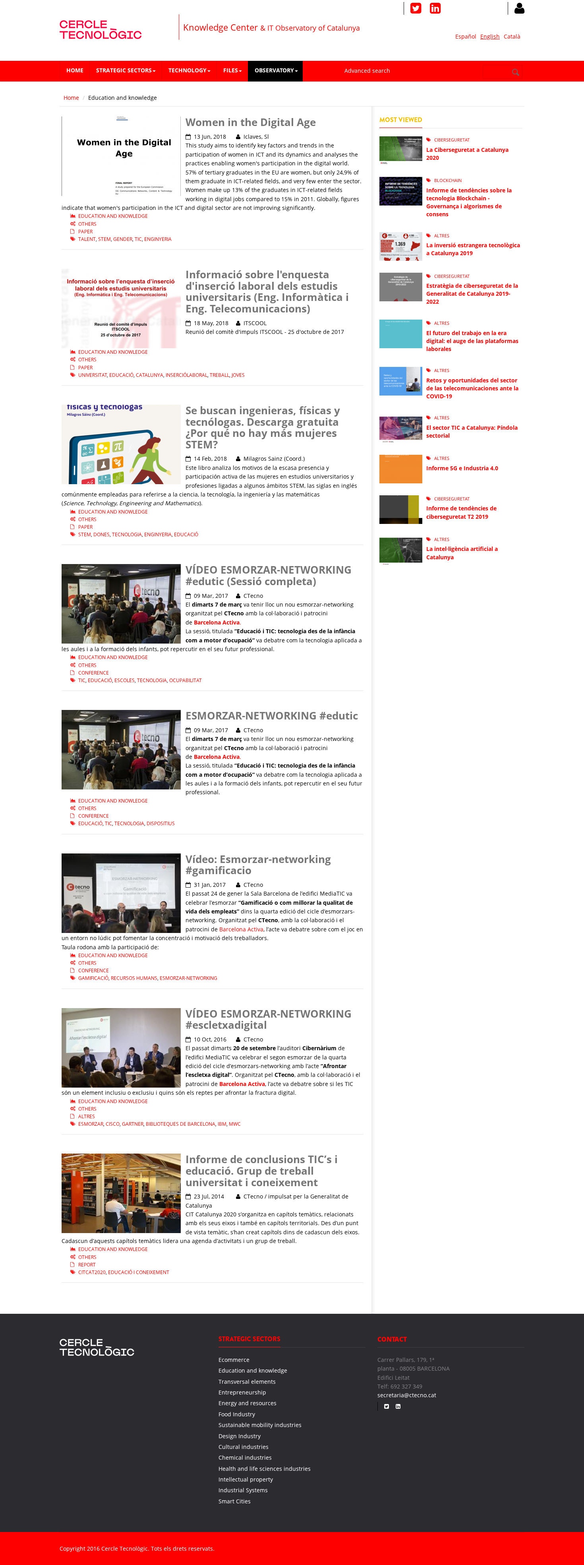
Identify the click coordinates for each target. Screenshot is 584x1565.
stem (104, 239)
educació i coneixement (138, 1272)
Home (74, 70)
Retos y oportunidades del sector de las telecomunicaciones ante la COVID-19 (472, 388)
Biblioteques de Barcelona (180, 1124)
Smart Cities (235, 1501)
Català (512, 36)
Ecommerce (234, 1359)
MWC (235, 1124)
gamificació (93, 978)
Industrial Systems (243, 1490)
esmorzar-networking (188, 978)
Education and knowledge (113, 216)
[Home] (101, 28)
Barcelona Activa (241, 929)
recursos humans (134, 978)
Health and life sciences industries (265, 1468)
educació (121, 375)
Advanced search (367, 70)
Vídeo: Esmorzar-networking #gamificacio (258, 865)
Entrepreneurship (242, 1392)
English (490, 36)
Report (87, 1264)
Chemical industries (245, 1457)
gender (122, 239)
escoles (124, 680)
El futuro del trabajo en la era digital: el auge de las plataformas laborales (472, 341)
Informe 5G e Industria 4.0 (462, 468)
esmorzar (90, 1124)
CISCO (113, 1124)
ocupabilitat (185, 680)
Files (230, 70)
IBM (222, 1124)
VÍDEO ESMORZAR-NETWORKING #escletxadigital (269, 1019)
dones (101, 534)
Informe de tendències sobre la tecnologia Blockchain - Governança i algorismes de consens (469, 202)
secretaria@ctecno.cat (406, 1395)
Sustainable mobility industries (260, 1425)
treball (219, 375)
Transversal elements (247, 1381)
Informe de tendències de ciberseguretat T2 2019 (461, 512)
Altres (86, 1116)
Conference (93, 672)
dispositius (161, 823)
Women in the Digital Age (251, 122)
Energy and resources (248, 1403)
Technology (187, 70)
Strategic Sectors (124, 70)
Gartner (132, 1124)
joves (238, 375)
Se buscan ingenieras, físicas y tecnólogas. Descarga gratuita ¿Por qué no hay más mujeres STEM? (263, 427)
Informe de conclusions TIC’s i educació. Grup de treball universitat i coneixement (262, 1170)
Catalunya (149, 375)
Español (465, 36)
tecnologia (127, 534)
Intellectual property (246, 1479)
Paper (85, 231)
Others (87, 224)
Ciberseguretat (452, 140)
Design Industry (240, 1436)
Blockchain (448, 180)
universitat (92, 375)
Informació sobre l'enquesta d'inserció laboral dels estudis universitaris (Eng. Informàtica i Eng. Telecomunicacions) (267, 291)
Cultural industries (244, 1447)
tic (138, 239)
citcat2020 (92, 1272)
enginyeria (158, 239)
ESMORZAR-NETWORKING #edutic (272, 715)
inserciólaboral (186, 375)
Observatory (274, 70)
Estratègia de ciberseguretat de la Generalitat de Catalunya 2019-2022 (472, 293)
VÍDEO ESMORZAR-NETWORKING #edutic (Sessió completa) (269, 575)
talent (87, 239)
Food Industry (237, 1414)
